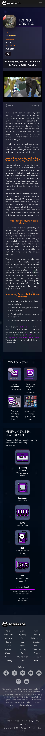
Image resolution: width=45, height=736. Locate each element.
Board (8, 642)
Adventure (8, 635)
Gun (22, 642)
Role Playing (36, 638)
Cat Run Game (33, 335)
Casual (8, 653)
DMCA (37, 721)
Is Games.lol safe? (22, 587)
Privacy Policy (27, 721)
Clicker (8, 657)
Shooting (37, 642)
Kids (22, 653)
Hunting (22, 649)
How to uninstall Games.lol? (22, 599)
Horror (22, 646)
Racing (37, 635)
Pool (22, 661)
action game (25, 327)
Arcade (8, 638)
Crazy (22, 631)
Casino (8, 649)
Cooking (8, 661)
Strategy (37, 657)
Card (8, 646)
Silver (36, 646)
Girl (22, 638)
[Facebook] (6, 673)
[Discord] (39, 673)
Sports (37, 653)
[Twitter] (22, 673)
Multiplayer (22, 657)
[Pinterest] (18, 681)
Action (8, 631)
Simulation (36, 649)
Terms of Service (11, 721)
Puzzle (37, 631)
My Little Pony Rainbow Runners (23, 337)
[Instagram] (14, 673)
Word (36, 661)
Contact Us (22, 724)
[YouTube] (31, 673)
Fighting (22, 635)
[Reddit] (26, 681)
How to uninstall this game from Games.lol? (22, 593)
